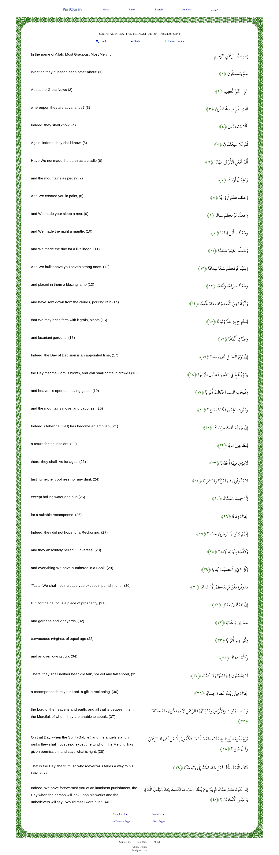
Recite (137, 41)
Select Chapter (176, 41)
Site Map (142, 841)
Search (159, 9)
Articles (186, 9)
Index (132, 9)
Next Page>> (159, 821)
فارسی (214, 9)
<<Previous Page (121, 821)
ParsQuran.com (139, 850)
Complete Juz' (159, 814)
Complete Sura (120, 814)
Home (106, 9)
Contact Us (125, 841)
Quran (135, 846)
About (157, 841)
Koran (143, 846)
